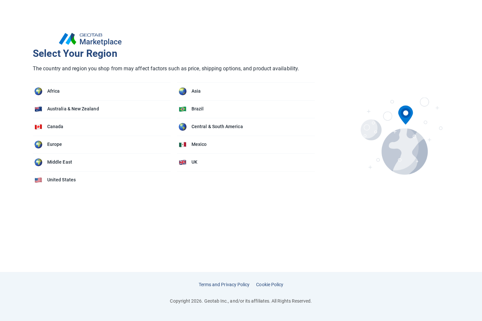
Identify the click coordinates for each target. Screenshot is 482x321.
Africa (53, 91)
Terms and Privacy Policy (224, 284)
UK (194, 162)
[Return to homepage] (177, 39)
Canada (55, 126)
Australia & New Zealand (73, 108)
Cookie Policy (269, 284)
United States (61, 179)
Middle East (59, 162)
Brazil (197, 108)
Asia (196, 91)
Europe (54, 144)
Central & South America (217, 126)
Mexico (199, 144)
